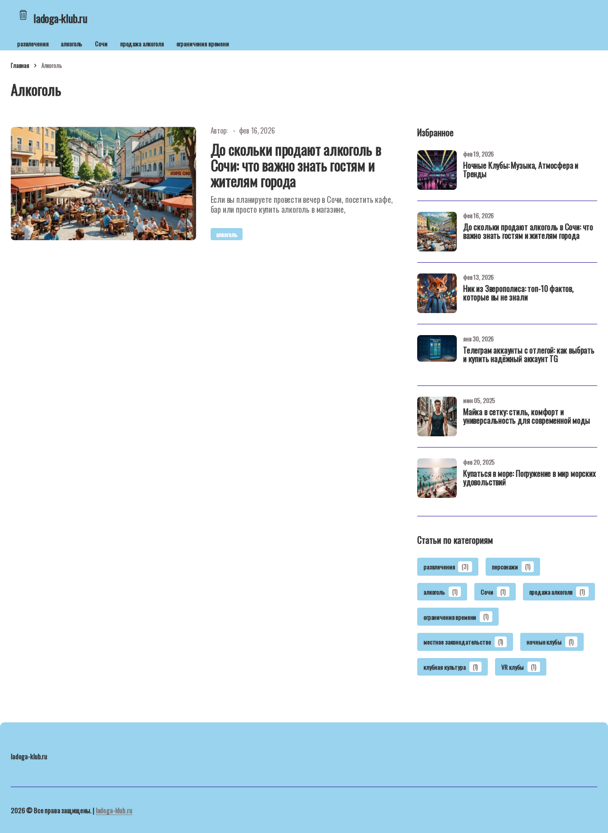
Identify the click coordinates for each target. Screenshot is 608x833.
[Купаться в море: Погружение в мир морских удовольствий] (437, 478)
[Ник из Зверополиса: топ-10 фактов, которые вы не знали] (437, 293)
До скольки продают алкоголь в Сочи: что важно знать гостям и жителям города (528, 232)
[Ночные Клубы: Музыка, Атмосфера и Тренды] (437, 170)
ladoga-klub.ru (114, 810)
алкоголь (71, 43)
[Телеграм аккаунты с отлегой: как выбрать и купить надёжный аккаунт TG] (437, 355)
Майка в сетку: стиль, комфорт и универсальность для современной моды (526, 417)
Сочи (101, 43)
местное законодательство (463, 641)
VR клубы (518, 667)
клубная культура (450, 667)
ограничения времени (202, 43)
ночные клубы (550, 641)
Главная (20, 65)
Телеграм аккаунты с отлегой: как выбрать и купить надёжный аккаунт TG (528, 355)
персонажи (511, 566)
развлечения (32, 43)
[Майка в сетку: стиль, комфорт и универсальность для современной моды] (437, 416)
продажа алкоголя (142, 43)
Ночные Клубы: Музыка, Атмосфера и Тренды (520, 170)
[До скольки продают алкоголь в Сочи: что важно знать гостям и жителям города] (103, 183)
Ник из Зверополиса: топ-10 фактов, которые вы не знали (518, 293)
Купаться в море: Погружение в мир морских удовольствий (529, 478)
